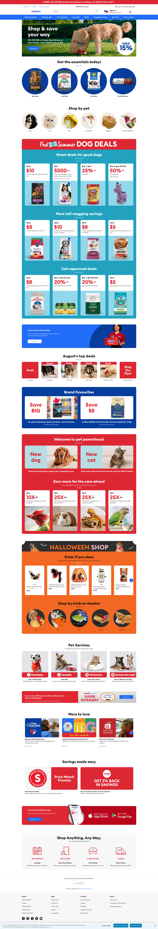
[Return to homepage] (36, 11)
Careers (24, 903)
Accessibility (55, 913)
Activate (79, 488)
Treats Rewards (26, 906)
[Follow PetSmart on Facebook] (23, 918)
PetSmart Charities (27, 913)
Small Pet (89, 131)
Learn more (79, 443)
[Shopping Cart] (132, 12)
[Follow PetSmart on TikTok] (36, 918)
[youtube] (41, 918)
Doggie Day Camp (86, 910)
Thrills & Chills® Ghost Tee (34, 587)
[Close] (155, 926)
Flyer (34, 6)
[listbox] (79, 371)
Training (83, 903)
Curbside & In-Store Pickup (118, 903)
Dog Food (49, 380)
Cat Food (69, 380)
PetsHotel (83, 906)
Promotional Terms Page (85, 888)
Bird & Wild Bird (127, 131)
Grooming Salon (85, 900)
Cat (49, 131)
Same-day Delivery (115, 906)
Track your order (44, 6)
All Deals (30, 380)
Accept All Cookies (136, 925)
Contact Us (54, 903)
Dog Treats (89, 380)
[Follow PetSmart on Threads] (32, 918)
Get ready (79, 607)
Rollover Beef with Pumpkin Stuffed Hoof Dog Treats (123, 586)
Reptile (108, 131)
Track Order (54, 906)
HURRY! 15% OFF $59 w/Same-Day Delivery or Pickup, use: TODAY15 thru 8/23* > (79, 2)
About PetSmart (26, 900)
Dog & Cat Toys (108, 380)
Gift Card (26, 6)
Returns (53, 910)
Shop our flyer (128, 380)
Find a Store (113, 900)
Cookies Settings (106, 925)
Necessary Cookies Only (120, 925)
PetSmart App (26, 910)
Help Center (54, 900)
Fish (69, 131)
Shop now (79, 65)
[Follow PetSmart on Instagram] (27, 918)
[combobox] (75, 11)
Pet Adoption (84, 913)
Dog (30, 131)
